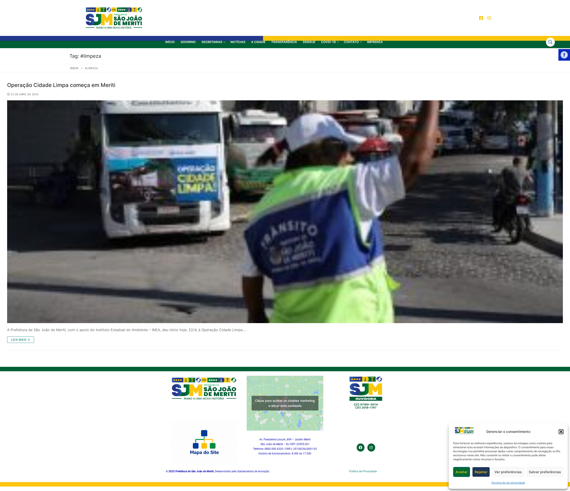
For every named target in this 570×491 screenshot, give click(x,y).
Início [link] (74, 68)
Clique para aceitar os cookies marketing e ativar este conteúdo (285, 403)
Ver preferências (508, 472)
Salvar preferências (545, 472)
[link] (564, 55)
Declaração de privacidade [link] (508, 482)
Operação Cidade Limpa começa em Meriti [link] (61, 85)
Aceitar (462, 472)
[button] (561, 431)
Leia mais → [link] (20, 339)
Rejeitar (481, 472)
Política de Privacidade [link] (363, 471)
